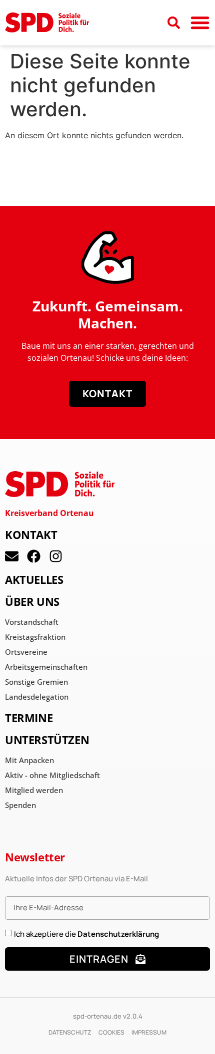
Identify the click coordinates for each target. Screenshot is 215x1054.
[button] (200, 22)
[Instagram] (55, 556)
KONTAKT (31, 534)
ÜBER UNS (32, 601)
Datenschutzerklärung (118, 933)
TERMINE (28, 717)
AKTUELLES (34, 579)
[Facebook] (33, 556)
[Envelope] (11, 556)
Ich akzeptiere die (86, 933)
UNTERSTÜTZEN (47, 739)
